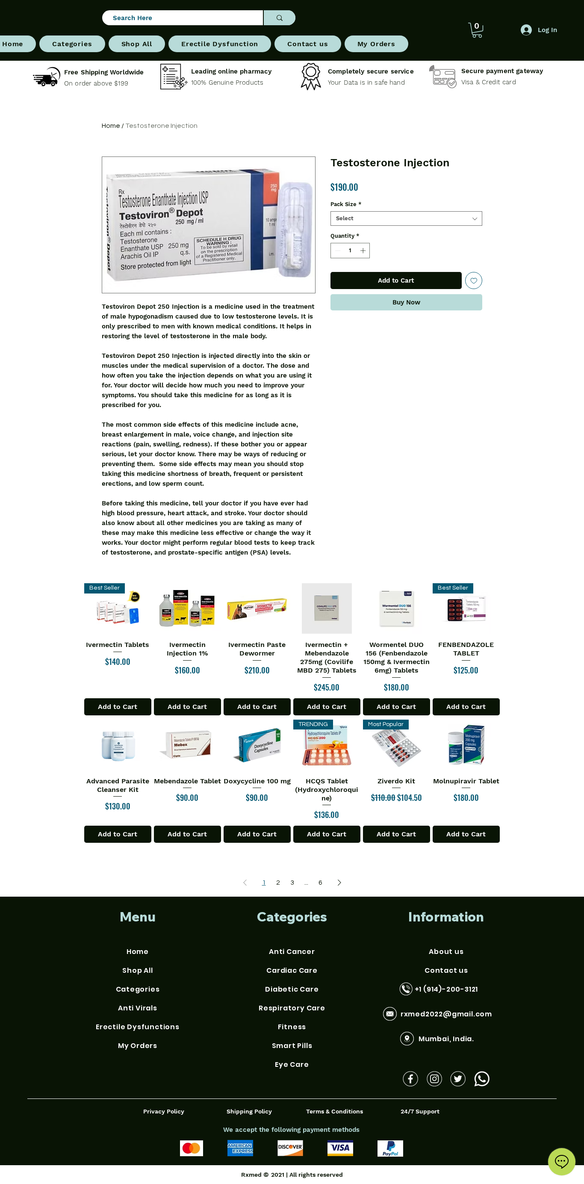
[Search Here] (279, 17)
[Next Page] (339, 882)
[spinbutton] (350, 250)
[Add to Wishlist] (474, 280)
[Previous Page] (245, 882)
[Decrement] (337, 250)
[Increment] (364, 250)
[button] (72, 43)
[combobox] (406, 218)
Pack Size (346, 204)
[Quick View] (187, 608)
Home (111, 125)
